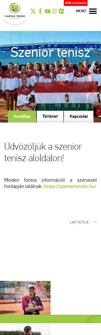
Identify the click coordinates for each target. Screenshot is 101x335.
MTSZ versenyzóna (76, 3)
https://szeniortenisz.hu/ (70, 186)
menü (81, 11)
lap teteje (79, 222)
